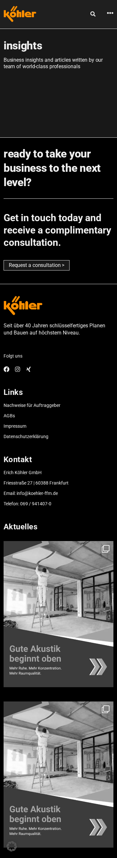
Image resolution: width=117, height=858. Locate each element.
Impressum (15, 426)
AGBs (9, 415)
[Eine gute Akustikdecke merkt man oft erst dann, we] (58, 614)
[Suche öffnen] (92, 14)
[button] (11, 846)
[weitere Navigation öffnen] (110, 13)
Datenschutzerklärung (26, 436)
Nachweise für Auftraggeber (32, 405)
